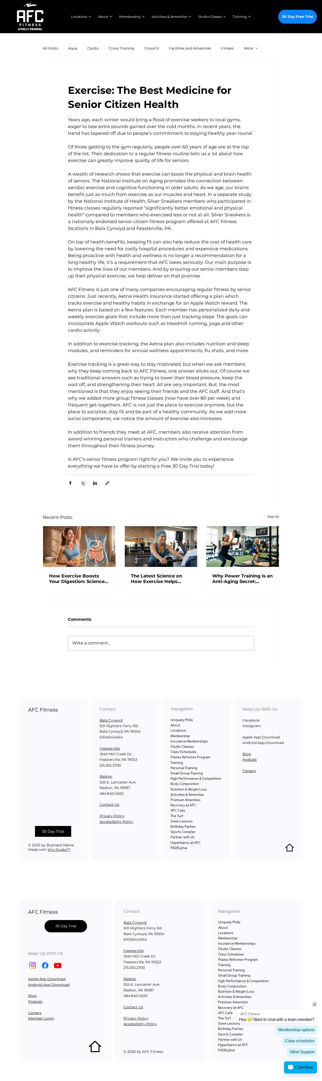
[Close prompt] (314, 1004)
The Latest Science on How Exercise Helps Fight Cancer (156, 578)
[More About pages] (111, 16)
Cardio (93, 48)
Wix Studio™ (59, 849)
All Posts (50, 48)
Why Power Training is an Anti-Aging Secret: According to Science (242, 578)
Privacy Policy (112, 816)
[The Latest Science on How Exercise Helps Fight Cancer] (161, 546)
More (248, 48)
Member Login (41, 1018)
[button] (53, 831)
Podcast (250, 759)
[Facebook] (45, 965)
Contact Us (109, 804)
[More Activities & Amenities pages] (190, 16)
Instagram (252, 726)
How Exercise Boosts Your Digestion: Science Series (77, 578)
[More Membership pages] (143, 16)
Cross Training (121, 48)
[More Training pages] (249, 16)
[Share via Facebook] (70, 483)
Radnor (106, 776)
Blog (247, 754)
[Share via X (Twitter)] (82, 483)
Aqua (72, 48)
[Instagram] (32, 965)
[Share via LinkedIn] (95, 483)
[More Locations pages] (90, 16)
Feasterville (110, 748)
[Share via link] (107, 483)
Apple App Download (46, 979)
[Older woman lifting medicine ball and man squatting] (242, 546)
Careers (249, 771)
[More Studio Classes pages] (224, 16)
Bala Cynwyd (111, 720)
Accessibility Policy (116, 821)
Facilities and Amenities (190, 48)
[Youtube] (57, 965)
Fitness (227, 48)
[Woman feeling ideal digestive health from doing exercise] (79, 546)
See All (273, 516)
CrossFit (151, 48)
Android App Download (48, 984)
